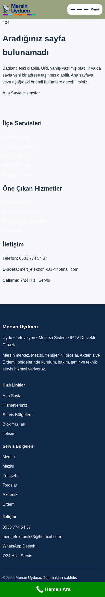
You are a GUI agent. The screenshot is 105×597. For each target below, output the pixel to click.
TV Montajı (12, 231)
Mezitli (8, 466)
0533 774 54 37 (33, 258)
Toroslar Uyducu (17, 156)
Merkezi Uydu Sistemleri (25, 221)
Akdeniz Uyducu (17, 165)
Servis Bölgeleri (17, 415)
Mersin (9, 457)
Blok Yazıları (14, 424)
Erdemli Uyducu (17, 175)
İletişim (9, 433)
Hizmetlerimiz (15, 405)
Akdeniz (10, 494)
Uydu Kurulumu (17, 202)
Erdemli (10, 504)
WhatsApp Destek (19, 546)
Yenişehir (11, 476)
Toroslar (10, 485)
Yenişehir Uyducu (19, 146)
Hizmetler (31, 93)
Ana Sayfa (12, 93)
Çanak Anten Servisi (21, 212)
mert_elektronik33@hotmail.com (49, 269)
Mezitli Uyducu (16, 137)
